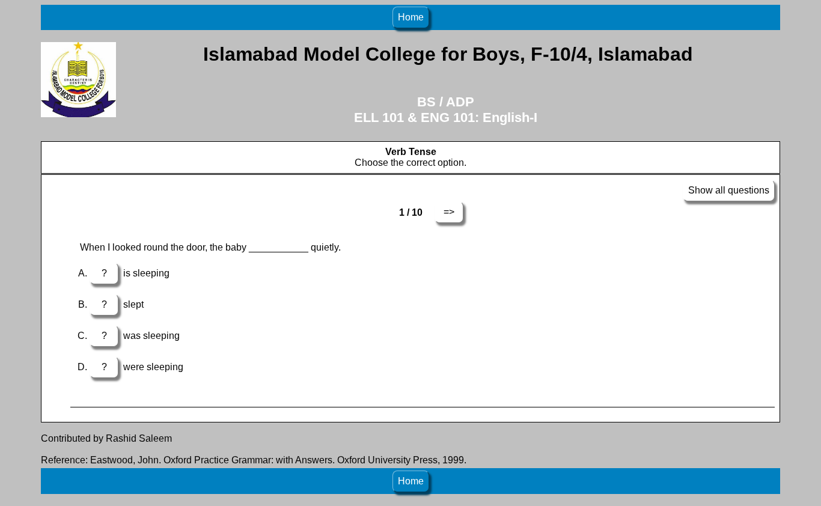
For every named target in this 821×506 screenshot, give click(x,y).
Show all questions (728, 190)
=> (449, 212)
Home (411, 17)
